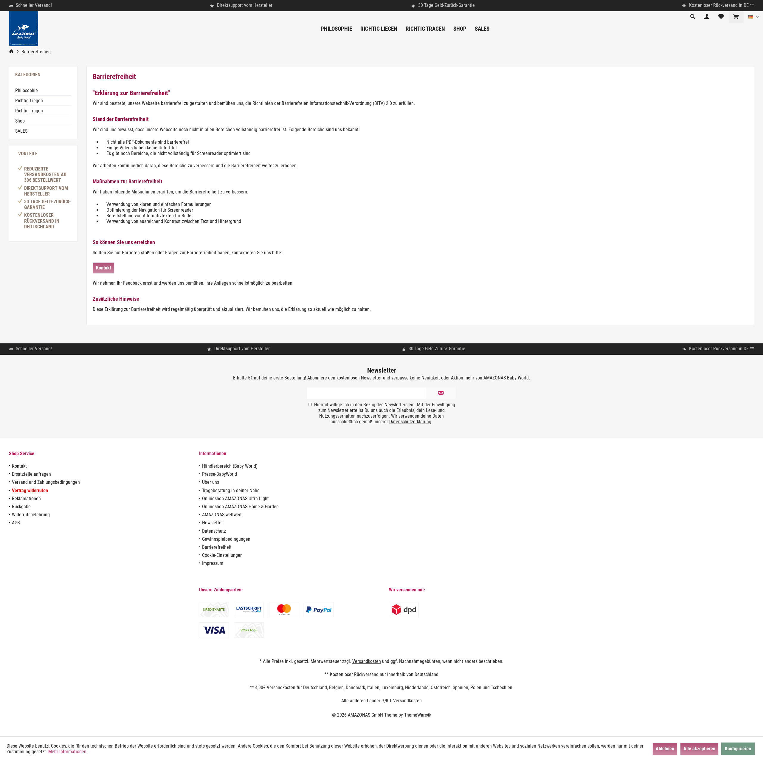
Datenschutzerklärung (410, 421)
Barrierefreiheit (217, 547)
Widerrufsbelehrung (31, 514)
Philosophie (26, 90)
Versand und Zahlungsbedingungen (46, 482)
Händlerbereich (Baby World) (230, 466)
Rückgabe (21, 506)
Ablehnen (665, 748)
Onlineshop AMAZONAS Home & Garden (240, 506)
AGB (16, 523)
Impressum (212, 563)
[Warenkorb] (736, 17)
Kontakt (103, 268)
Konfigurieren (738, 748)
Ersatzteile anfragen (31, 474)
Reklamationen (26, 498)
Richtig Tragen (29, 111)
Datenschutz (214, 531)
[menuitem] (736, 17)
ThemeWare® (417, 715)
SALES (21, 131)
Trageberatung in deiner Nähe (231, 490)
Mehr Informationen (67, 751)
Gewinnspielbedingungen (226, 539)
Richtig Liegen (29, 100)
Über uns (210, 482)
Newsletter (212, 523)
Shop (20, 121)
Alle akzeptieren (699, 748)
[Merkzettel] (721, 17)
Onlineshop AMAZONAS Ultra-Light (235, 498)
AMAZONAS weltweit (222, 514)
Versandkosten (366, 661)
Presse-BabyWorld (219, 474)
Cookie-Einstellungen (222, 555)
